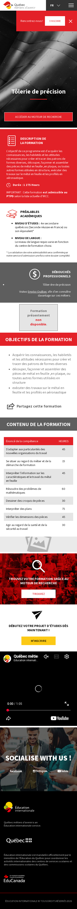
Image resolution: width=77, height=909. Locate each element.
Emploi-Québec (37, 292)
